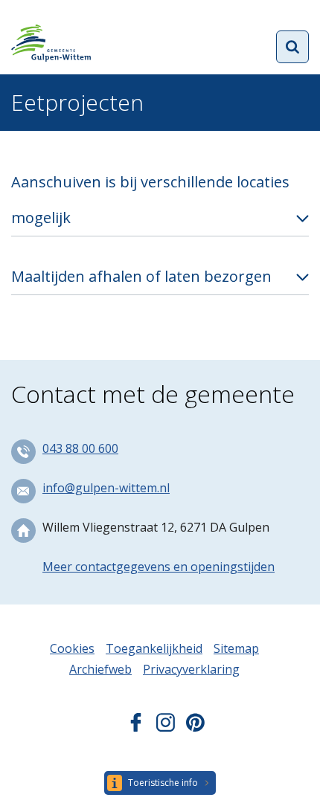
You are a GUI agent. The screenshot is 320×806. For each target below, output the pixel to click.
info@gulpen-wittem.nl (106, 488)
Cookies (72, 648)
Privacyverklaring (191, 669)
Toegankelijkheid (154, 648)
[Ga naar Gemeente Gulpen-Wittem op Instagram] (165, 727)
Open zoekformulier (292, 46)
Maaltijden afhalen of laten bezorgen (141, 276)
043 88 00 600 (80, 448)
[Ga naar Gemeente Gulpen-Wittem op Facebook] (136, 727)
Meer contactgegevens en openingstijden (158, 566)
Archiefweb (100, 669)
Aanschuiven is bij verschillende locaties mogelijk (150, 200)
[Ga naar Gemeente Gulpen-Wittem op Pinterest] (195, 727)
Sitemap (236, 648)
